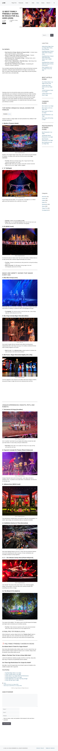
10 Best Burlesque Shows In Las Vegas (13, 677)
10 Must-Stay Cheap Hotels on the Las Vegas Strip (47, 87)
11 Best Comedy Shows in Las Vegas (13, 674)
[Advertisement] (19, 40)
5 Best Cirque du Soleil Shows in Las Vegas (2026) (13, 685)
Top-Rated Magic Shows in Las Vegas (13, 672)
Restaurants (21, 2)
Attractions (44, 196)
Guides (26, 2)
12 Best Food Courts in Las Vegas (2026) (11, 684)
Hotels (33, 2)
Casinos (42, 2)
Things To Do (14, 2)
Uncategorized (45, 210)
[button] (54, 3)
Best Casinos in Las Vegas (47, 106)
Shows (37, 2)
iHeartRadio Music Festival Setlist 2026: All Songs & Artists (47, 53)
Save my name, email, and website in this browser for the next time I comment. (19, 719)
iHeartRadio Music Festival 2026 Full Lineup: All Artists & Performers (47, 64)
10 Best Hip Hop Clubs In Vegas (12, 680)
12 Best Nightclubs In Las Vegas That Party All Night (16, 678)
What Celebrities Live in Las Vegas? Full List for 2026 (47, 69)
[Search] (51, 35)
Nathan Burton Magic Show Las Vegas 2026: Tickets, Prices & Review (47, 48)
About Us (48, 2)
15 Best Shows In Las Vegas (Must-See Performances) (17, 675)
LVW (3, 3)
